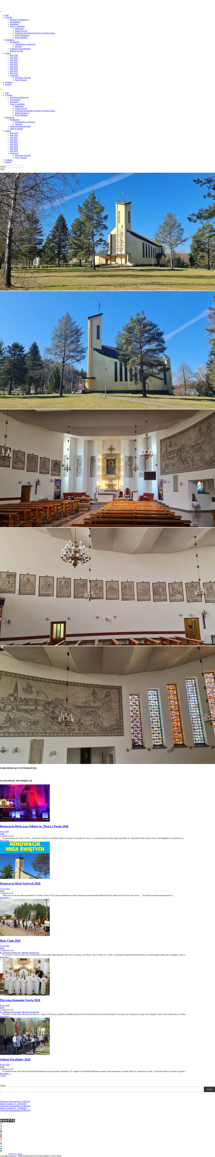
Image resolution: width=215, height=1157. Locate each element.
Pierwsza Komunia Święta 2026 (20, 1000)
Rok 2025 (14, 58)
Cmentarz (9, 82)
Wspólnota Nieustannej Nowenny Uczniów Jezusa (35, 33)
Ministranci (19, 29)
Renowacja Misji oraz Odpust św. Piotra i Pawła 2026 (34, 826)
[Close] (1, 89)
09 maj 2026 (5, 1065)
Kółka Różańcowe (22, 35)
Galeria (8, 53)
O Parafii (8, 17)
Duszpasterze (15, 22)
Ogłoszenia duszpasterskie (20, 49)
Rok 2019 (14, 71)
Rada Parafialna (21, 37)
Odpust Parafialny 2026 (15, 1059)
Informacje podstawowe (19, 20)
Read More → (5, 840)
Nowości (18, 46)
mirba (2, 834)
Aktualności (9, 40)
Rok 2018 (14, 73)
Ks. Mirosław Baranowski (10, 953)
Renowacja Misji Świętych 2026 (20, 883)
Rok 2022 (14, 64)
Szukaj (2, 1085)
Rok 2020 (14, 69)
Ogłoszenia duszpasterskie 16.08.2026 (15, 1106)
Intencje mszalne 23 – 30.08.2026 (13, 1104)
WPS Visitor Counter (15, 1154)
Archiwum (14, 75)
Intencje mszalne (16, 51)
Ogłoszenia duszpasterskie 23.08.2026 (15, 1101)
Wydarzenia (14, 42)
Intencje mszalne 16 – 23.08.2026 (13, 1108)
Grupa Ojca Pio (21, 31)
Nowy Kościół (21, 80)
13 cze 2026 (5, 889)
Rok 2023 (14, 62)
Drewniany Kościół (22, 78)
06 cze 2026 (5, 946)
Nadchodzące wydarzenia (25, 44)
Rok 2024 (14, 60)
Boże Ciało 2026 (10, 940)
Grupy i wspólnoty (17, 26)
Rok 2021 (14, 67)
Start (7, 15)
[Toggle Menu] (1, 11)
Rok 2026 (14, 55)
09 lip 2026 (4, 831)
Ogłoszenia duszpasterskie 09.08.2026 (15, 1110)
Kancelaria (14, 24)
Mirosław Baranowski (30, 953)
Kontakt (8, 84)
